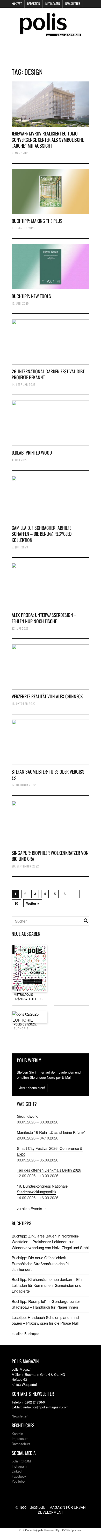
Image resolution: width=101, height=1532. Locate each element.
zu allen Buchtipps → (28, 1333)
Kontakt (17, 1433)
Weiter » (32, 903)
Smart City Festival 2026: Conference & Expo (50, 1151)
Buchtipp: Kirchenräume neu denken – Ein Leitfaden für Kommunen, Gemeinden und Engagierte (47, 1285)
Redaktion (33, 3)
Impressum (20, 1438)
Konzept (17, 3)
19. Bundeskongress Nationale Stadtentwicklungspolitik (42, 1188)
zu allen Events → (32, 1208)
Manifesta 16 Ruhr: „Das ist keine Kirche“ (51, 1132)
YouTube (18, 1481)
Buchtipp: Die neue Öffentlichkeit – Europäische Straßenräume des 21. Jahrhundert (41, 1263)
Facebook (19, 1476)
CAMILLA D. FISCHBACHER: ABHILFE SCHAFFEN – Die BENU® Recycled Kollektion (41, 533)
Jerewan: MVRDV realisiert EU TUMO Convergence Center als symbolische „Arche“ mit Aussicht (48, 139)
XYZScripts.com (72, 1530)
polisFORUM (21, 1461)
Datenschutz (21, 1443)
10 (16, 903)
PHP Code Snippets (31, 1530)
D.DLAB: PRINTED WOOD (32, 452)
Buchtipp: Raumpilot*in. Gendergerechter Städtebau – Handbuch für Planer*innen (46, 1304)
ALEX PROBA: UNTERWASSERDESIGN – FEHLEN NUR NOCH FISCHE (44, 618)
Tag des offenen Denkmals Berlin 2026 (49, 1170)
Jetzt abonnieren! (32, 1087)
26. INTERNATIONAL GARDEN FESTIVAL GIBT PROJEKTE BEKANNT (48, 374)
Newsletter (72, 3)
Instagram (19, 1466)
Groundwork (27, 1116)
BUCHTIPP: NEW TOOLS (31, 296)
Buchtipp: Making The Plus (37, 220)
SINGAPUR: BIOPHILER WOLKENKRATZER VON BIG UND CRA (50, 855)
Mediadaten (52, 3)
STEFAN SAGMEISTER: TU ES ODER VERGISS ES (48, 774)
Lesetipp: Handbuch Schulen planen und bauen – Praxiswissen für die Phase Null (45, 1320)
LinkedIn (18, 1471)
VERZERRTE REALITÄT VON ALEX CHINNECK (47, 696)
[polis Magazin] (50, 33)
